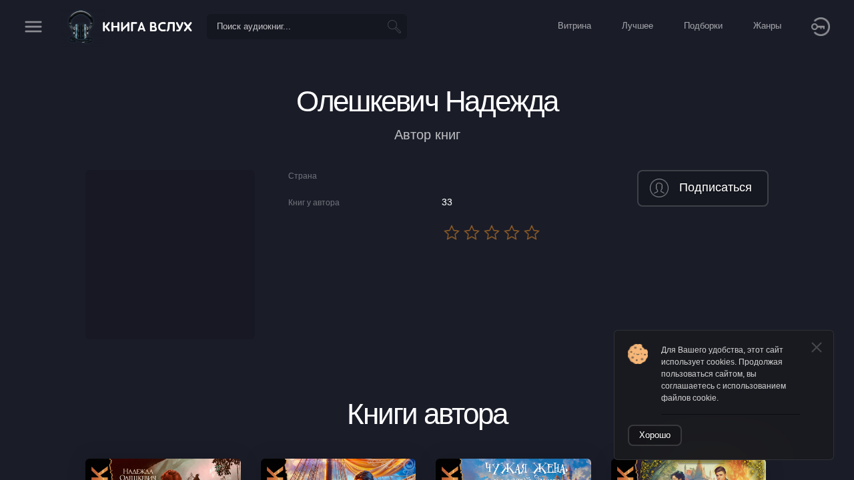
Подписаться (715, 187)
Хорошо (655, 435)
